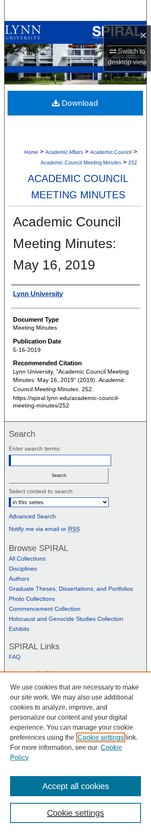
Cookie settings (101, 737)
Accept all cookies (75, 786)
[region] (75, 752)
